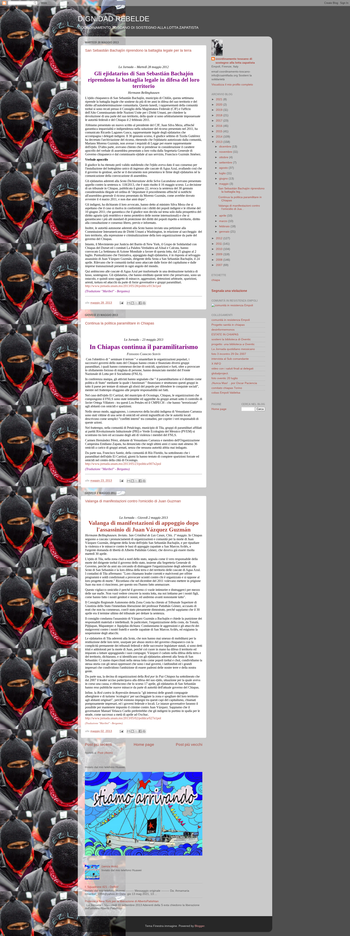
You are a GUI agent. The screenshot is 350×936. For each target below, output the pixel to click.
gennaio (224, 231)
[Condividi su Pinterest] (144, 303)
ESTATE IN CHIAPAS (224, 334)
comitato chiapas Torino (226, 388)
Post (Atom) (105, 752)
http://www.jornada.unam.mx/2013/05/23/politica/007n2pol (123, 463)
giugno (224, 178)
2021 (219, 99)
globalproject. (220, 373)
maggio (224, 183)
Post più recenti (98, 744)
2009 (219, 254)
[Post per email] (121, 302)
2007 (219, 265)
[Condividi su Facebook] (140, 303)
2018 (219, 115)
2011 (219, 243)
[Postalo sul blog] (132, 303)
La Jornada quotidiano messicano (233, 349)
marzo (223, 221)
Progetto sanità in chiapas (228, 324)
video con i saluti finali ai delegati (232, 368)
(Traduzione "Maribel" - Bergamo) (104, 723)
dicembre (225, 146)
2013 (219, 141)
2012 (219, 238)
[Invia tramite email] (129, 303)
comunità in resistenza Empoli (230, 319)
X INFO (216, 363)
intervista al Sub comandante (230, 358)
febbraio (224, 226)
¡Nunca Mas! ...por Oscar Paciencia (234, 383)
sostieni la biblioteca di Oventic (231, 339)
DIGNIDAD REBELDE (113, 19)
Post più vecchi (189, 744)
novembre (226, 151)
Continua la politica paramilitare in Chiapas (119, 323)
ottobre (224, 157)
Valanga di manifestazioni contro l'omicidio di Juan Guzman (133, 501)
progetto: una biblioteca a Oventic (233, 344)
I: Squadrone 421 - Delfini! (101, 886)
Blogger (199, 925)
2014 (219, 136)
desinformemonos (223, 329)
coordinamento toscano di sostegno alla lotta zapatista (235, 60)
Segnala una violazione (229, 290)
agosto (224, 167)
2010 (219, 249)
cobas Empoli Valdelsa (225, 392)
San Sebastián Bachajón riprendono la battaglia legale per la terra (138, 50)
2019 (219, 109)
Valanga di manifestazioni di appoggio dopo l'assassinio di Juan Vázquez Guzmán (144, 526)
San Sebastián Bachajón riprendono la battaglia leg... (241, 190)
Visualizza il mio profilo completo (232, 84)
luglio (223, 173)
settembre (226, 162)
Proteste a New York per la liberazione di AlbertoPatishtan (122, 901)
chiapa (215, 280)
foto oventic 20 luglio (224, 378)
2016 (219, 125)
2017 (219, 120)
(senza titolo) (109, 866)
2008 (219, 259)
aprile (223, 215)
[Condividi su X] (136, 303)
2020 (219, 104)
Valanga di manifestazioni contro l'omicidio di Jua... (239, 207)
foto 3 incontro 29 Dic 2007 (228, 353)
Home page (144, 744)
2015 (219, 131)
